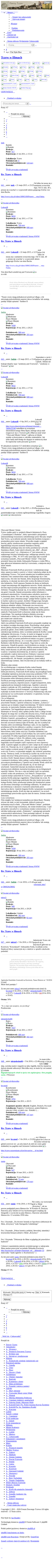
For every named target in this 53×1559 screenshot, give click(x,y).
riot (40, 993)
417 (13, 152)
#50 (2, 1204)
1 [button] (6, 121)
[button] (6, 112)
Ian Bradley (15, 1518)
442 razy (29, 1037)
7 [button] (6, 134)
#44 (2, 421)
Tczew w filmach (11, 57)
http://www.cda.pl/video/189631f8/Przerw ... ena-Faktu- (23, 196)
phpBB (22, 1522)
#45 (2, 508)
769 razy (21, 225)
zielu (21, 1263)
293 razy (29, 335)
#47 (2, 942)
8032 (14, 216)
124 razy (29, 163)
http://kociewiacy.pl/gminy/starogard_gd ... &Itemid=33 (22, 1250)
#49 (2, 1139)
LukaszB (4, 207)
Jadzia (3, 312)
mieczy (22, 1266)
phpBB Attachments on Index (12, 1533)
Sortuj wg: (30, 1292)
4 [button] (6, 128)
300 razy (21, 332)
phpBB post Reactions (9, 1537)
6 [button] (6, 132)
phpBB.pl (31, 1528)
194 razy (21, 1112)
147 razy (29, 1115)
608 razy (29, 227)
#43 (2, 359)
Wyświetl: (7, 1292)
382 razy (21, 915)
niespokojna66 (36, 991)
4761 (14, 1099)
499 (13, 906)
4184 (14, 325)
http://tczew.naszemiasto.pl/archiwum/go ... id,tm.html (22, 1150)
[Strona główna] (26, 5)
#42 (2, 252)
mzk (2, 143)
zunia (3, 1161)
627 (13, 1170)
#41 (2, 185)
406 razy (21, 1035)
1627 (14, 1028)
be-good (9, 991)
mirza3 (3, 897)
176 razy (29, 1181)
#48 (2, 1061)
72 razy (21, 1179)
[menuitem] (21, 17)
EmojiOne (35, 1537)
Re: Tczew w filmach (11, 174)
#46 (2, 882)
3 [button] (6, 125)
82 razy (29, 918)
